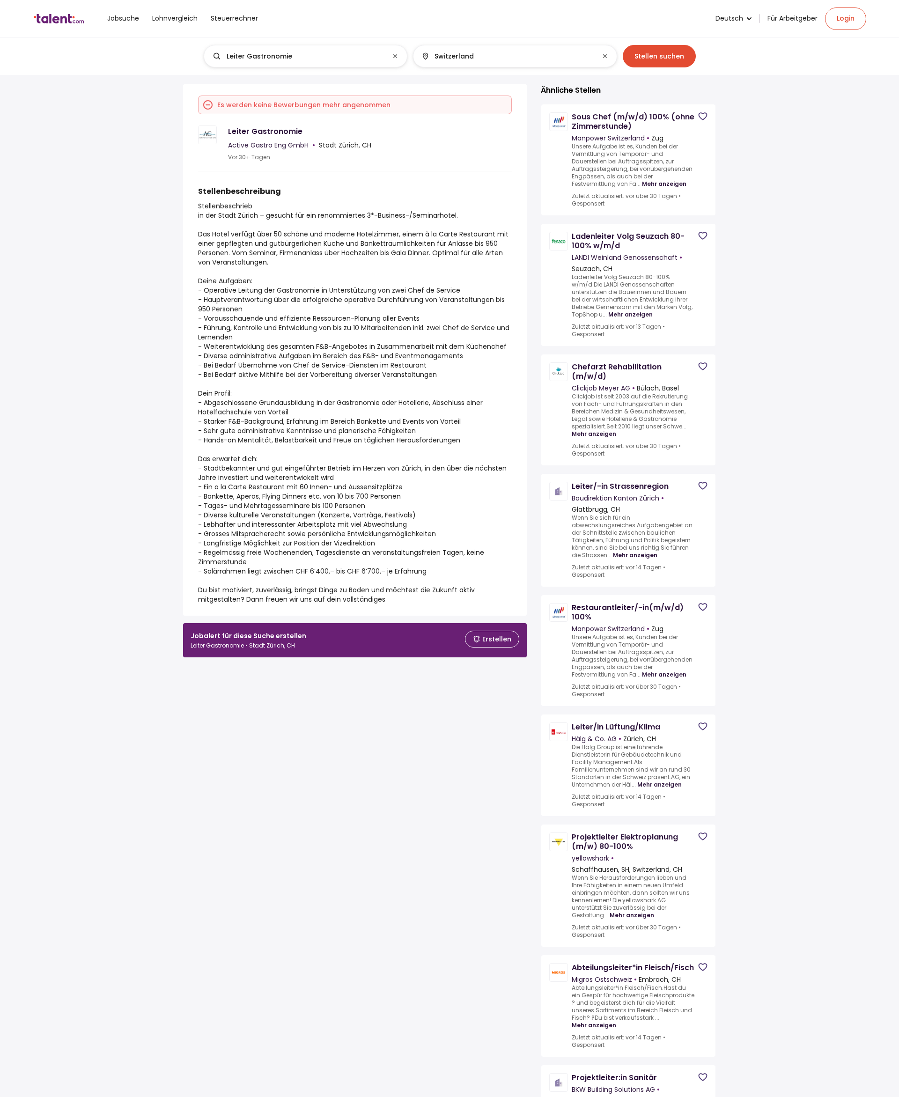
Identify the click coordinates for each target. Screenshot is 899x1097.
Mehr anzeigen (664, 184)
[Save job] (702, 116)
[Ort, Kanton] (507, 56)
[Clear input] (395, 56)
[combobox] (305, 56)
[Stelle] (298, 56)
